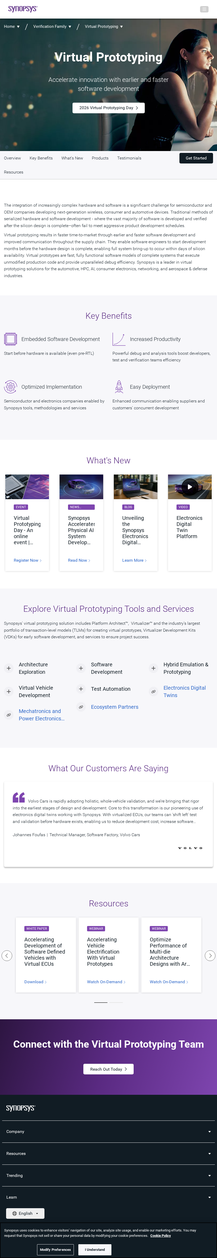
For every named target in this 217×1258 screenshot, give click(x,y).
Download (34, 982)
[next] (210, 955)
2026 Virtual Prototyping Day (106, 107)
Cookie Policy (160, 1236)
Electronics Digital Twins (185, 691)
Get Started (196, 158)
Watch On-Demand (105, 982)
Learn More (133, 560)
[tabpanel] (46, 955)
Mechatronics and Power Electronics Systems (40, 715)
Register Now (26, 560)
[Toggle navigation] (204, 9)
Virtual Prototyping (101, 26)
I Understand (95, 1250)
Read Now (78, 560)
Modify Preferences (55, 1250)
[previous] (7, 955)
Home (9, 26)
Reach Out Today (106, 1068)
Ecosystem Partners (114, 707)
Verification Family (49, 26)
